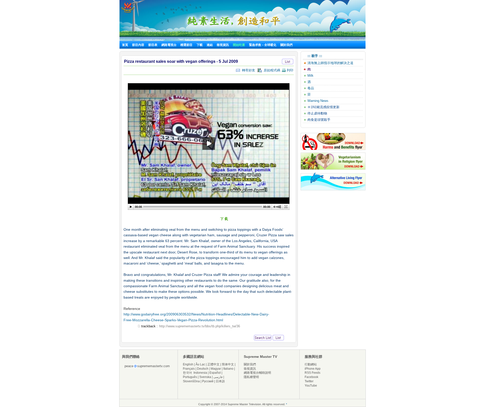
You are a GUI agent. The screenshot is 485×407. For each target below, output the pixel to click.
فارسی (218, 377)
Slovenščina (191, 381)
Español (215, 372)
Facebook (311, 377)
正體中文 (213, 364)
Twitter (309, 381)
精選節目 (186, 45)
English (188, 364)
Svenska (205, 377)
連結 (210, 45)
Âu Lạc (200, 364)
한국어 (187, 372)
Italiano (228, 368)
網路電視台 (169, 45)
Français (189, 368)
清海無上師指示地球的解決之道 (330, 63)
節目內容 (138, 45)
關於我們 (286, 45)
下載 (200, 45)
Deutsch (202, 368)
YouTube (311, 385)
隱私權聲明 (251, 377)
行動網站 (311, 364)
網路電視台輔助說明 (257, 372)
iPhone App (313, 368)
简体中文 (228, 364)
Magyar (216, 368)
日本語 (220, 381)
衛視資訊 (223, 45)
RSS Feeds (312, 372)
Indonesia (200, 372)
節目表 (152, 45)
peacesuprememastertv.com (147, 366)
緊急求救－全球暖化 (262, 45)
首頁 (125, 45)
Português (190, 377)
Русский (207, 381)
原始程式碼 (271, 70)
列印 (289, 70)
